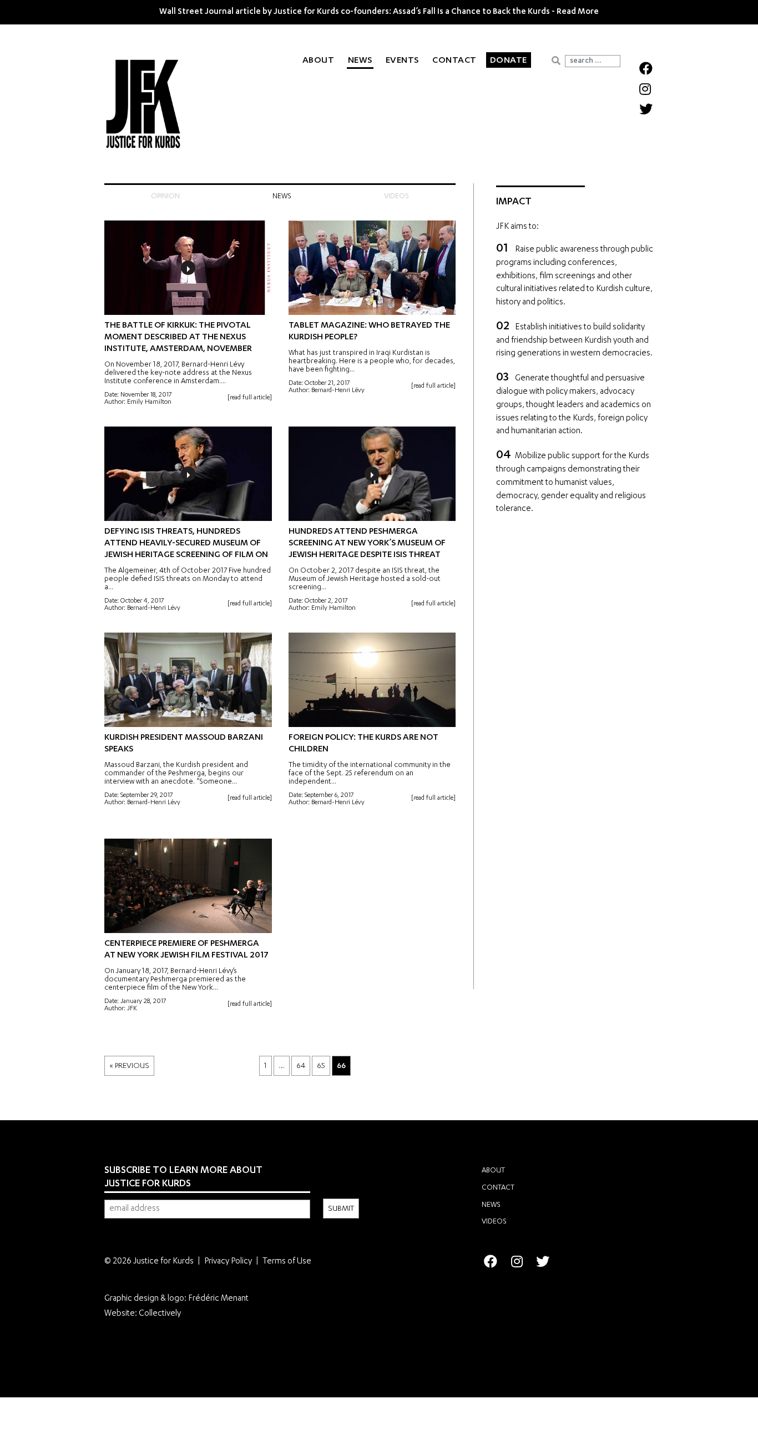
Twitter (644, 108)
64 (300, 1066)
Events (402, 61)
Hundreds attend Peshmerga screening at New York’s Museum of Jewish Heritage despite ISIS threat (367, 543)
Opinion (165, 197)
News (360, 61)
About (318, 61)
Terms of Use (286, 1261)
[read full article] (250, 398)
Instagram (644, 88)
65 (321, 1066)
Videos (396, 197)
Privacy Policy (228, 1261)
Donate (508, 61)
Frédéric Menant (218, 1298)
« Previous (129, 1066)
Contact (454, 61)
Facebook (644, 67)
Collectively (160, 1313)
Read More (578, 12)
